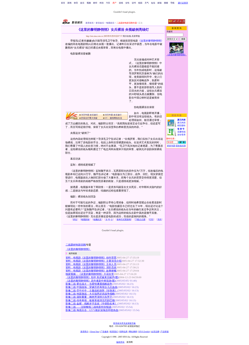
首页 (63, 3)
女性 (127, 3)
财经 (95, 3)
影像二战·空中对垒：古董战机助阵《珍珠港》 (91, 290)
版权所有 (120, 342)
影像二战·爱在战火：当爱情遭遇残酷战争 (89, 284)
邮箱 (160, 3)
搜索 (166, 3)
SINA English (144, 331)
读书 (134, 3)
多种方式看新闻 (124, 219)
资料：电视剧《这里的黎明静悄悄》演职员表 (91, 267)
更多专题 (171, 146)
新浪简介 (84, 331)
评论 (75, 219)
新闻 (69, 3)
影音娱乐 (100, 23)
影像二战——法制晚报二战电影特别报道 (88, 307)
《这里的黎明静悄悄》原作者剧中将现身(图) (91, 280)
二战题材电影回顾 (76, 244)
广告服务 (104, 331)
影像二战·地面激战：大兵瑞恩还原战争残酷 (90, 293)
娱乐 (82, 3)
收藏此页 (97, 219)
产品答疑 (165, 331)
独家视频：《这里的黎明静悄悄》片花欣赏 (90, 274)
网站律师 (133, 331)
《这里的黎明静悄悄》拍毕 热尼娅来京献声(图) (92, 277)
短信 (153, 3)
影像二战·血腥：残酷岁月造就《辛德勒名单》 (91, 303)
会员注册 (155, 331)
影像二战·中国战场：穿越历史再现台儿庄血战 (91, 287)
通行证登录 (183, 3)
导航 (172, 3)
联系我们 (114, 331)
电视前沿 (110, 23)
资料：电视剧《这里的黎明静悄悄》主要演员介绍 (93, 261)
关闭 (159, 219)
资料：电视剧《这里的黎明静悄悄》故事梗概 (91, 270)
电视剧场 (85, 219)
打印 (151, 219)
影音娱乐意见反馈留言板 (124, 323)
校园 (140, 3)
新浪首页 (90, 23)
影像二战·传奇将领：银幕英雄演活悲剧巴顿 (90, 300)
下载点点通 (140, 219)
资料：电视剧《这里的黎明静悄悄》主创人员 (91, 264)
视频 (89, 3)
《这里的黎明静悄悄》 (150, 40)
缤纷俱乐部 (181, 146)
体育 (76, 3)
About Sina (94, 331)
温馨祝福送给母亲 (181, 132)
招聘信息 (123, 331)
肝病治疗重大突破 (89, 118)
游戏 (121, 3)
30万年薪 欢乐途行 (89, 115)
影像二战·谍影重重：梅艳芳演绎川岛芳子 (89, 297)
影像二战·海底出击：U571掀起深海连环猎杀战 (92, 310)
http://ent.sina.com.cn (94, 36)
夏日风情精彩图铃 (181, 123)
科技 (102, 3)
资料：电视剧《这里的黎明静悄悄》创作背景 (91, 257)
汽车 (108, 3)
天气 (147, 3)
